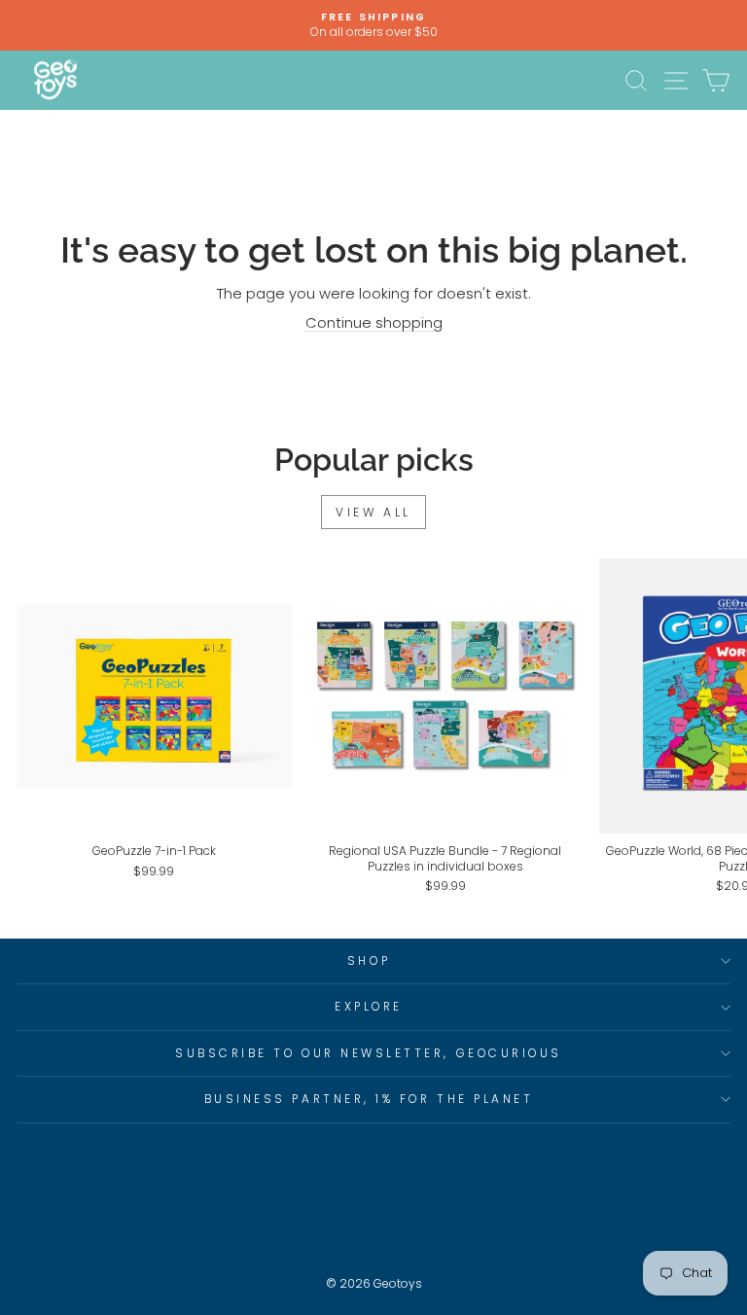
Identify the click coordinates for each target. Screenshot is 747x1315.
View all (373, 512)
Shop (368, 961)
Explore (369, 1006)
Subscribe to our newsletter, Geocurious (368, 1053)
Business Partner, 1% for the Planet (369, 1099)
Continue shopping (374, 323)
